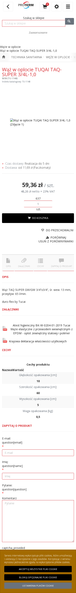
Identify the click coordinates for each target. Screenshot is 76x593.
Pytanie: (14, 487)
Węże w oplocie (58, 57)
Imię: (12, 464)
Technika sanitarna (26, 57)
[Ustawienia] (56, 6)
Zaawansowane (38, 32)
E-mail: (12, 440)
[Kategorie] (68, 6)
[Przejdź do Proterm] (3, 57)
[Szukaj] (69, 21)
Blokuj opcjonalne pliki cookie (38, 577)
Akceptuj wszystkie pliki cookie (38, 569)
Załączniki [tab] (24, 266)
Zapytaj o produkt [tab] (61, 266)
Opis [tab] (8, 266)
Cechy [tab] (40, 266)
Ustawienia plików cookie (38, 585)
